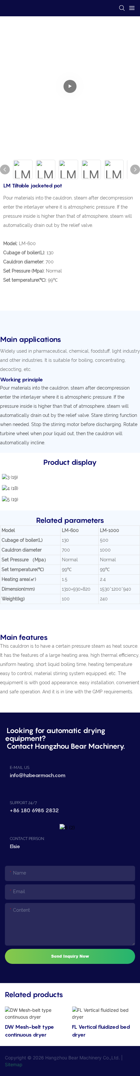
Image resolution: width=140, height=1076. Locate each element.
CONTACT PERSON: (27, 838)
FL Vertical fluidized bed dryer (101, 1031)
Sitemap (13, 1064)
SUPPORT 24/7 (23, 803)
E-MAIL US (19, 767)
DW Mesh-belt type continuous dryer (29, 1031)
